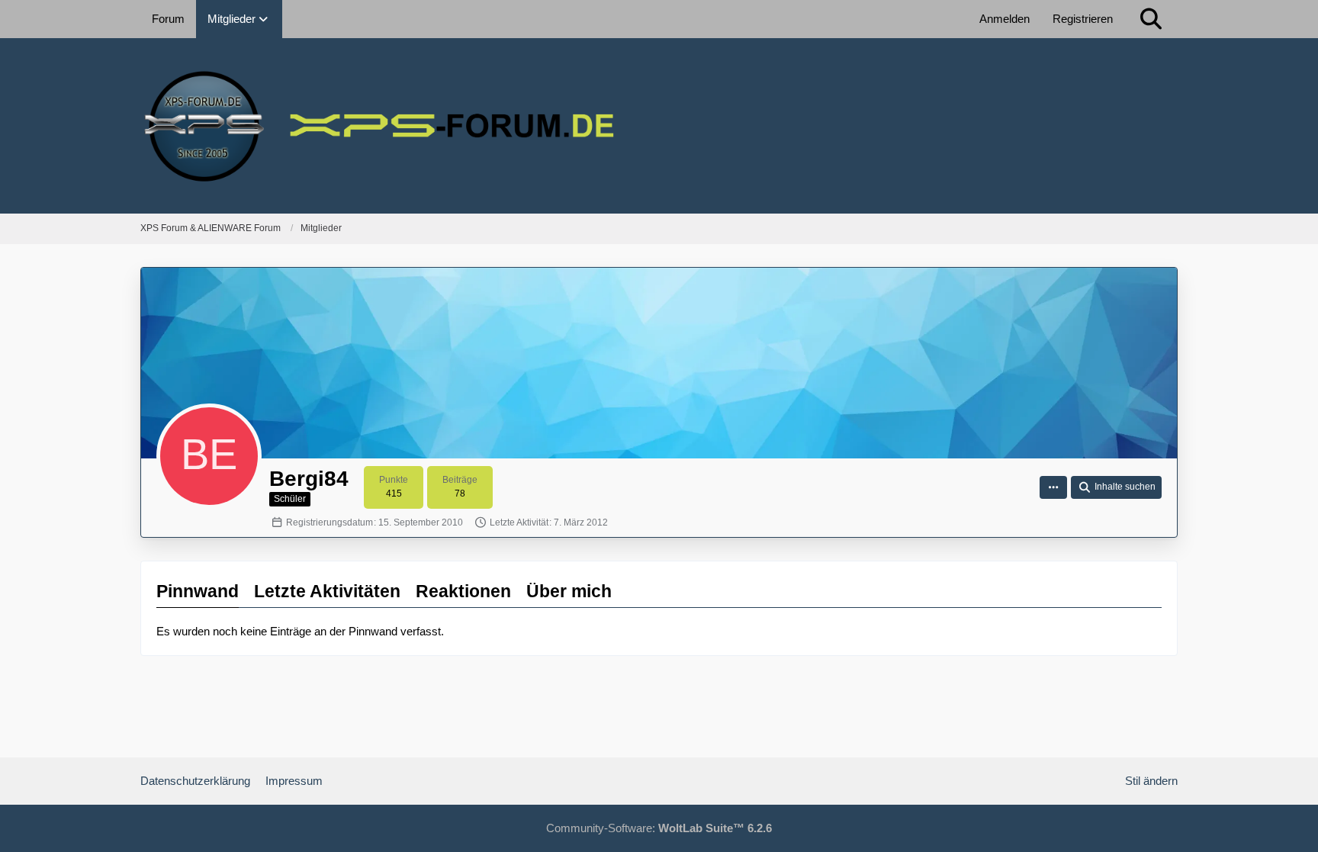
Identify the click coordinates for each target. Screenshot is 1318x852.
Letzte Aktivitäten (327, 591)
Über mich (569, 591)
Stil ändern (1151, 780)
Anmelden (1004, 18)
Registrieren (1083, 18)
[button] (1053, 487)
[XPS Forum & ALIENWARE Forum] (659, 126)
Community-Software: (659, 827)
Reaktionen (463, 591)
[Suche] (1151, 19)
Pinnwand (197, 591)
